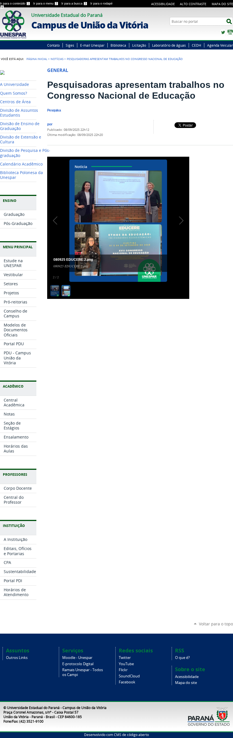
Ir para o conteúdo (14, 3)
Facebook (127, 682)
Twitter (223, 32)
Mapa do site (186, 682)
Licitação (139, 45)
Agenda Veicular (220, 45)
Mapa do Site (222, 4)
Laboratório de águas (169, 45)
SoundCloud (129, 676)
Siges (70, 45)
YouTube (230, 32)
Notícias (57, 59)
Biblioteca (118, 45)
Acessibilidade (163, 4)
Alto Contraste (193, 4)
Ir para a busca (73, 3)
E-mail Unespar (92, 45)
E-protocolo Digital (77, 663)
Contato (53, 45)
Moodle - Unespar (77, 657)
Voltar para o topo (216, 624)
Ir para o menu (45, 3)
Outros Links (17, 657)
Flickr (123, 669)
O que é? (182, 657)
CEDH (196, 45)
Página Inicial (36, 59)
